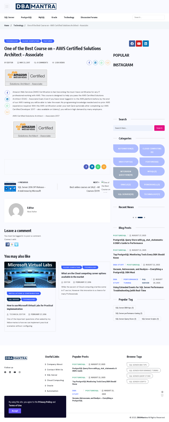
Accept (15, 411)
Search (159, 128)
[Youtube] (139, 43)
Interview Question (126, 173)
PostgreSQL (26, 17)
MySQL (42, 17)
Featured (152, 162)
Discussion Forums (89, 17)
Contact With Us (55, 369)
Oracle (54, 17)
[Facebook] (132, 43)
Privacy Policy (45, 401)
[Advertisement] (139, 94)
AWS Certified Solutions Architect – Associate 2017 (36, 116)
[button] (8, 244)
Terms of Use (15, 405)
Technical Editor (17, 314)
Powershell (152, 184)
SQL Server (9, 17)
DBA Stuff (126, 162)
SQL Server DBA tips (124, 308)
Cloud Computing (152, 150)
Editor (67, 282)
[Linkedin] (146, 43)
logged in (19, 236)
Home (6, 25)
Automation (125, 148)
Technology (69, 17)
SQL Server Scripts (150, 319)
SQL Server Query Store (126, 319)
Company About (54, 364)
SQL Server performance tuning (129, 313)
